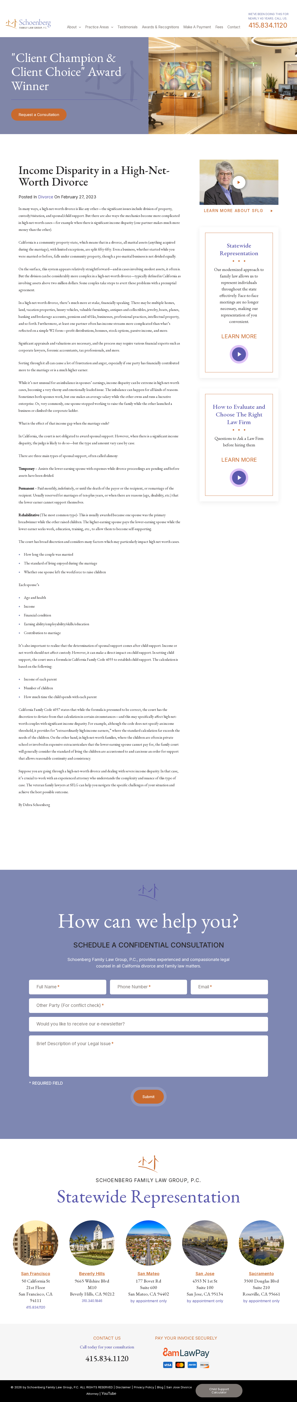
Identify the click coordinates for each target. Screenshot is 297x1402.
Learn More (239, 336)
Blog (160, 1387)
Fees (219, 27)
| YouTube (108, 1394)
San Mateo (148, 1274)
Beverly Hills (92, 1274)
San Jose (205, 1274)
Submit (148, 1096)
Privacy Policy (144, 1387)
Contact (233, 27)
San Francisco (35, 1274)
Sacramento (261, 1274)
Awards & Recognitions (160, 27)
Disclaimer (123, 1387)
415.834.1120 (267, 25)
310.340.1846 (92, 1300)
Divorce (45, 196)
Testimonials (127, 27)
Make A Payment (197, 27)
